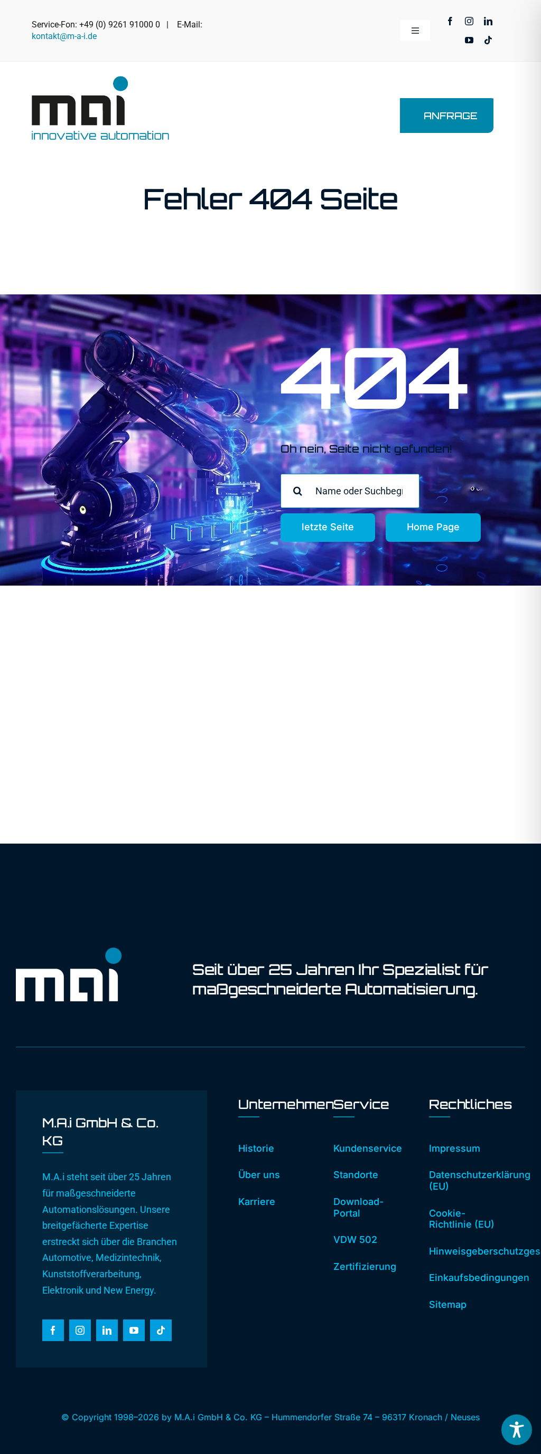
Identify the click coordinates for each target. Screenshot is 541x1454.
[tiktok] (488, 40)
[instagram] (469, 21)
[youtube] (469, 40)
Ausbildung (410, 768)
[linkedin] (488, 21)
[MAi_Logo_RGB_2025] (100, 80)
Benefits (404, 784)
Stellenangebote (421, 752)
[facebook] (450, 21)
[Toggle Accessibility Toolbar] (516, 1429)
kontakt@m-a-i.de (64, 36)
